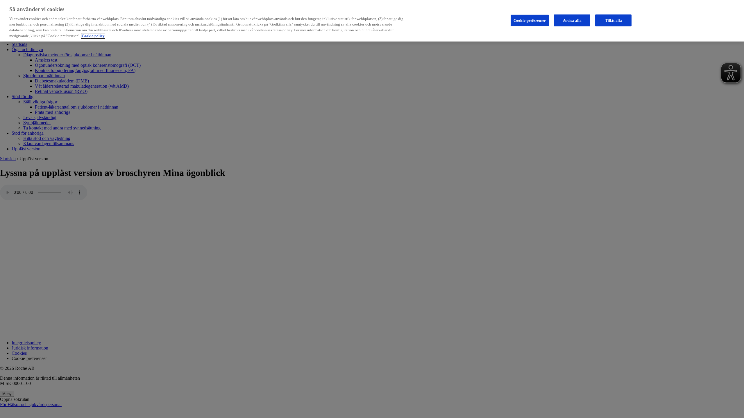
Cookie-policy (93, 36)
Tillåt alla (613, 20)
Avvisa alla (572, 20)
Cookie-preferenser (530, 20)
